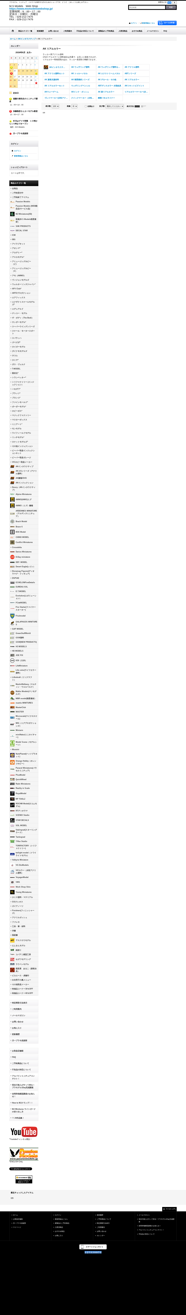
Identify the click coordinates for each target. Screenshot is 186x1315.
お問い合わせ (17, 1022)
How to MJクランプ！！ (22, 1103)
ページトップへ (171, 1209)
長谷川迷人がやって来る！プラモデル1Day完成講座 (23, 1086)
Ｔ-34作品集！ (18, 1118)
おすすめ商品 (60, 1231)
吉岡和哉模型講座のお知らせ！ (23, 1095)
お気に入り (17, 1028)
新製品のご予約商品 (62, 1223)
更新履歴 (16, 1034)
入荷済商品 (59, 1227)
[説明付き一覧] (144, 106)
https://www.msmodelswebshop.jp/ (31, 8)
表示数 (48, 106)
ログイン (134, 23)
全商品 (15, 188)
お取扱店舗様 (17, 1051)
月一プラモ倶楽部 (19, 1040)
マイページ (17, 1227)
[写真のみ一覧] (138, 106)
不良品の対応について (21, 1070)
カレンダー (101, 1235)
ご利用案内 (17, 1009)
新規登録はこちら (148, 23)
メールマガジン (18, 1015)
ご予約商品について (20, 1063)
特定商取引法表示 (19, 1003)
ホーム (15, 1215)
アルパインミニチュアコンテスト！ (23, 1077)
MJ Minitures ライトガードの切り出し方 (24, 1110)
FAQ (14, 1057)
